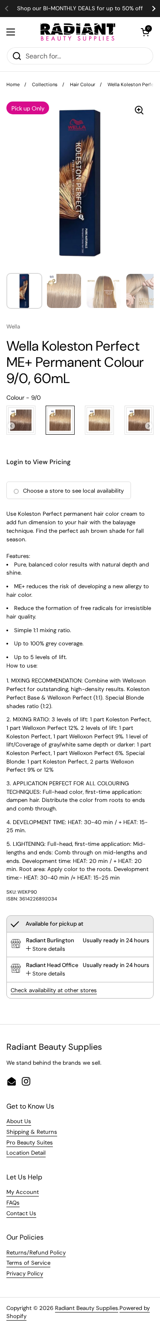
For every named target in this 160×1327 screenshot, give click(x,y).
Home (13, 84)
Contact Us (21, 1213)
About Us (18, 1121)
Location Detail (26, 1152)
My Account (22, 1192)
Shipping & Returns (31, 1131)
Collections (45, 84)
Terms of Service (28, 1262)
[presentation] (11, 426)
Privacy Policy (24, 1273)
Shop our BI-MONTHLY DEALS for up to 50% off (80, 9)
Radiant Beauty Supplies (86, 1308)
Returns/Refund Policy (36, 1252)
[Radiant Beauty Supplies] (78, 32)
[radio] (20, 420)
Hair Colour (82, 84)
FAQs (13, 1202)
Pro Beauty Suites (29, 1142)
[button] (145, 32)
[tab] (45, 949)
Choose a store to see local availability (73, 490)
